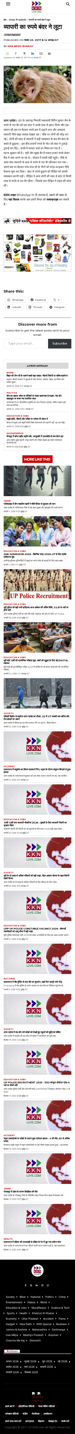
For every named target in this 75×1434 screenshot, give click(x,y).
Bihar (10, 373)
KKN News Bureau (20, 46)
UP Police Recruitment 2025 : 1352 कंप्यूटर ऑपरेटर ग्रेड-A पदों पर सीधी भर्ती (37, 1084)
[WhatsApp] (7, 53)
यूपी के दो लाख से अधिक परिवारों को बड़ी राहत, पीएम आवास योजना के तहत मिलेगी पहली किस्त (36, 877)
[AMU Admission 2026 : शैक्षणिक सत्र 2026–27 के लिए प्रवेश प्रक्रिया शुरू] (37, 531)
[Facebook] (15, 53)
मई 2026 (62, 1361)
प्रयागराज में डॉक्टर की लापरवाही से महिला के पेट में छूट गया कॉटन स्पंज (32, 1241)
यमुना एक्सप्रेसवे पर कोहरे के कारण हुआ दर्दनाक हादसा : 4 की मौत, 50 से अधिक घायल (37, 1140)
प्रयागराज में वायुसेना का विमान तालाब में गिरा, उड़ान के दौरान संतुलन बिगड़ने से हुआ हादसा (37, 770)
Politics (12, 393)
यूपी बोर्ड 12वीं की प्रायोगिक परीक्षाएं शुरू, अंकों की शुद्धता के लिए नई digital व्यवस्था (36, 662)
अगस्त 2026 (12, 1361)
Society (9, 713)
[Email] (40, 53)
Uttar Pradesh (17, 19)
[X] (24, 53)
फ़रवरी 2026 (46, 1366)
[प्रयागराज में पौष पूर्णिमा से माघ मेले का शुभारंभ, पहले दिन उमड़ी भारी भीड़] (37, 959)
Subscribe (59, 343)
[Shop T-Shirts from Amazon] (37, 253)
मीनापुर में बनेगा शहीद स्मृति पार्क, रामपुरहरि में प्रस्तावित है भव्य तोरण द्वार (35, 436)
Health (8, 1239)
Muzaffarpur (15, 433)
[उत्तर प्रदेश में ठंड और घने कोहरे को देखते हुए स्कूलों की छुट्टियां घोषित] (37, 1009)
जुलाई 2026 (30, 1361)
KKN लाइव (10, 195)
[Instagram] (42, 1285)
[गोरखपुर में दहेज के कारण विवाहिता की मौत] (37, 1168)
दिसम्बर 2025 (31, 1372)
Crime (7, 501)
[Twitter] (31, 1285)
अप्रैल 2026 (12, 1366)
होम (5, 19)
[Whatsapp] (48, 1285)
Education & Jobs (18, 416)
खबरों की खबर (56, 195)
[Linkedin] (32, 53)
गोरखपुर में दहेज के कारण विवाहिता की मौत (21, 1191)
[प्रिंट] (49, 53)
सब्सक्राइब (52, 199)
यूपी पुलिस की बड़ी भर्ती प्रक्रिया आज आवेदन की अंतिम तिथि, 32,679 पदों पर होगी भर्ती (36, 608)
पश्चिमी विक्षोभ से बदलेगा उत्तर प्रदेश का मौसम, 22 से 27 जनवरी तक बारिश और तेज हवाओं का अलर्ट (36, 717)
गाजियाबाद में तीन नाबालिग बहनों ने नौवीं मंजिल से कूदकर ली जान (29, 503)
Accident (9, 766)
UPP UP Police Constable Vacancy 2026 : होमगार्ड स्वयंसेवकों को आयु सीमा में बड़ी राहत (35, 930)
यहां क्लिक (13, 199)
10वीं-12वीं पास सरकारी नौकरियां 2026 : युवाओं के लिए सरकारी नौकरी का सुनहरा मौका (35, 824)
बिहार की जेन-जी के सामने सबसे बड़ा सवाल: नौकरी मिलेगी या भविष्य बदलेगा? (37, 375)
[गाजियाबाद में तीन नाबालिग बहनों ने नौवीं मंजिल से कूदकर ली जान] (37, 481)
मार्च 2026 (29, 1366)
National (9, 979)
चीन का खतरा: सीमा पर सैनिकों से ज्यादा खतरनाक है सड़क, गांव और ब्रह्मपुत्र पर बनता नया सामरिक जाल (34, 397)
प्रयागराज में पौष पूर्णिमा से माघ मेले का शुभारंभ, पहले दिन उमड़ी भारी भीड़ (33, 981)
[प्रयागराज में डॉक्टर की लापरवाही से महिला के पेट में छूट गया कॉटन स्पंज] (37, 1219)
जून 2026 (47, 1361)
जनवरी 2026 (12, 1372)
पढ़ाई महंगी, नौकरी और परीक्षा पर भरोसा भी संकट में (27, 418)
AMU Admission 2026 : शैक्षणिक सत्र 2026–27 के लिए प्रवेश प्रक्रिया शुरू (35, 555)
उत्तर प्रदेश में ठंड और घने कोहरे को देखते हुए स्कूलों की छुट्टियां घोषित (32, 1032)
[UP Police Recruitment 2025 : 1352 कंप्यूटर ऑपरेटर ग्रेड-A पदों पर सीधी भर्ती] (37, 1059)
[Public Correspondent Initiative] (37, 221)
